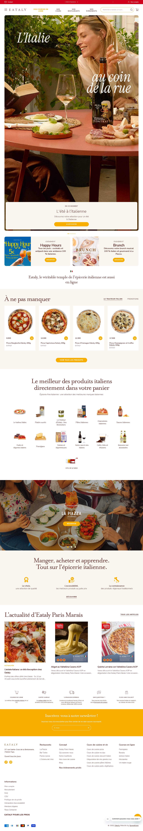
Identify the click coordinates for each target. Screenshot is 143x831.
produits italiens (19, 700)
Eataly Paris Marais (66, 749)
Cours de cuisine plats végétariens (100, 766)
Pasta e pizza (45, 756)
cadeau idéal (42, 700)
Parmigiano (40, 446)
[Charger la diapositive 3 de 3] (75, 547)
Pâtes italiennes (82, 422)
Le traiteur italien (113, 299)
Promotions (133, 299)
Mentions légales (11, 806)
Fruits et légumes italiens (20, 446)
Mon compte (9, 786)
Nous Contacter (10, 810)
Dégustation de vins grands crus (99, 759)
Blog (61, 762)
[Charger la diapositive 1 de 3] (68, 547)
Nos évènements (91, 10)
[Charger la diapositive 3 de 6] (71, 233)
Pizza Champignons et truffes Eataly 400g (121, 344)
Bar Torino (43, 752)
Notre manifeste (65, 756)
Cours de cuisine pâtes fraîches (99, 762)
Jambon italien (124, 756)
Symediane (134, 826)
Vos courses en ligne (41, 10)
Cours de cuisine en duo (96, 752)
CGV (6, 796)
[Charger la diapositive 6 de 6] (75, 233)
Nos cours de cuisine (67, 759)
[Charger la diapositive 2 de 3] (71, 547)
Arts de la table (71, 468)
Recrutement (9, 789)
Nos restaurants (74, 10)
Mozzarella (123, 759)
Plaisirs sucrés (40, 422)
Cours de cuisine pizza (95, 749)
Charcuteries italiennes (102, 422)
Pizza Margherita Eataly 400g (18, 343)
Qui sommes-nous (66, 752)
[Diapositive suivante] (133, 126)
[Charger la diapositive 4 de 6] (72, 233)
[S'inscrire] (88, 727)
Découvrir (71, 597)
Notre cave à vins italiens (82, 446)
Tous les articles (130, 615)
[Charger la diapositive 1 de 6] (68, 233)
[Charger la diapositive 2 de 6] (69, 233)
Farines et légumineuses (61, 446)
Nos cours (58, 10)
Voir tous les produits (71, 360)
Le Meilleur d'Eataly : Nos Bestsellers (61, 422)
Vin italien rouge (125, 762)
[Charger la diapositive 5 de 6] (73, 233)
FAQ (6, 793)
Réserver (50, 260)
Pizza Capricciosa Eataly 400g (53, 343)
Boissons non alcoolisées (123, 446)
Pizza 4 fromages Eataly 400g (87, 343)
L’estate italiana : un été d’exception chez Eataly (23, 671)
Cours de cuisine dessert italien (99, 756)
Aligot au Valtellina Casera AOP (66, 666)
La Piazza (43, 749)
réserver (119, 260)
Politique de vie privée (13, 800)
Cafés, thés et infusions (102, 446)
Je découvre (71, 224)
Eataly (117, 826)
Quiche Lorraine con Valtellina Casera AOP (118, 666)
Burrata (122, 752)
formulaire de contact (100, 702)
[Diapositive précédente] (9, 126)
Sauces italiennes (123, 422)
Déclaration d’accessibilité (14, 803)
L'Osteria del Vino (47, 759)
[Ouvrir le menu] (5, 10)
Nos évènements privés (70, 767)
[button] (117, 9)
